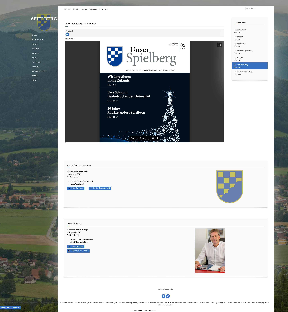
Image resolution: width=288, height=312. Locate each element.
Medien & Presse (39, 71)
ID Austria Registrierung (243, 52)
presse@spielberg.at (77, 184)
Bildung (35, 53)
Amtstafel (238, 38)
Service (35, 44)
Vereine (35, 67)
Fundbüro (238, 59)
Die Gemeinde (38, 40)
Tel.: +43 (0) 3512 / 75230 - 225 (81, 181)
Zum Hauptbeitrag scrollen (165, 289)
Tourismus (36, 62)
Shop (34, 80)
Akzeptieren (5, 307)
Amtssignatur (239, 45)
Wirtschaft (37, 49)
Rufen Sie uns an (76, 188)
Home (34, 35)
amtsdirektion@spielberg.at (79, 242)
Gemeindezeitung (241, 66)
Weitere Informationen (139, 310)
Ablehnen (16, 307)
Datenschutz (103, 9)
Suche (34, 76)
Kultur (35, 58)
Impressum (93, 9)
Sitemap (84, 9)
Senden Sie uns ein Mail (100, 188)
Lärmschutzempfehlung (243, 73)
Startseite (67, 9)
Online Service (240, 31)
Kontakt (76, 9)
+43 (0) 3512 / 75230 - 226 (83, 239)
